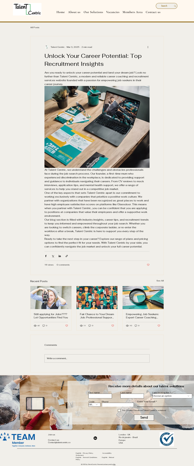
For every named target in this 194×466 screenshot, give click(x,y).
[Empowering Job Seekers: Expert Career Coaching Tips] (143, 297)
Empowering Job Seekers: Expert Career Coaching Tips (142, 316)
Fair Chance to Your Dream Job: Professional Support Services (97, 316)
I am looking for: (160, 393)
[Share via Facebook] (45, 256)
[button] (93, 12)
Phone (105, 402)
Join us (51, 434)
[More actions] (148, 47)
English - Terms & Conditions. (89, 457)
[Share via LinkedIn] (59, 256)
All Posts (34, 27)
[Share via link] (66, 256)
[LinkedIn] (95, 438)
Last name (126, 393)
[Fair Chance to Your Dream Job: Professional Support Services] (97, 297)
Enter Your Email (146, 401)
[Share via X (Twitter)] (52, 256)
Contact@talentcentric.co (59, 442)
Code (91, 402)
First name (94, 393)
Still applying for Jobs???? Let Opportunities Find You (51, 316)
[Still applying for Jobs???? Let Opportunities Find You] (50, 297)
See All (160, 280)
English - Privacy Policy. (89, 453)
